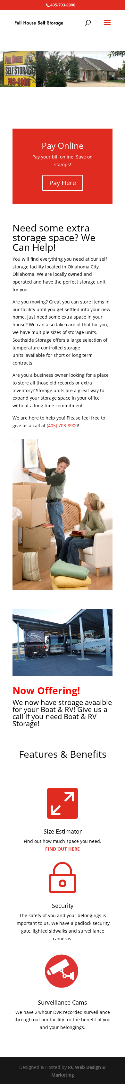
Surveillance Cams (62, 1002)
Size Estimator (63, 831)
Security (62, 905)
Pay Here (62, 182)
